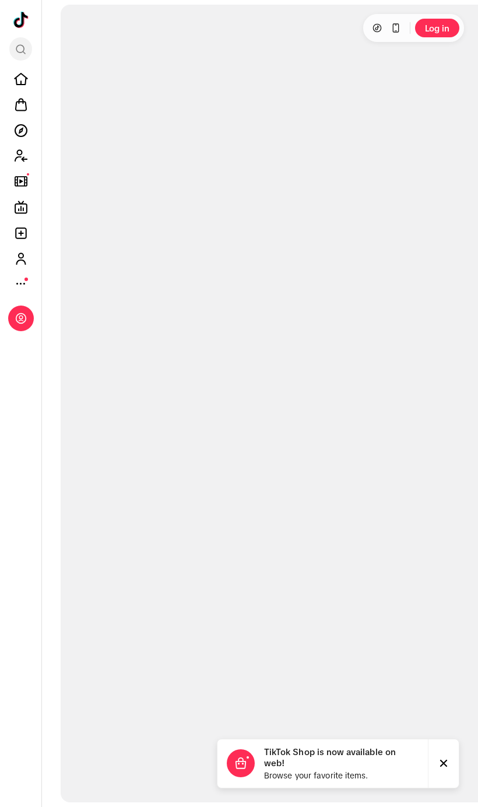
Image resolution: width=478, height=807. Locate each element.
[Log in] (21, 318)
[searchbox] (20, 49)
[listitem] (21, 79)
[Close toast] (443, 763)
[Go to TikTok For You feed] (21, 20)
